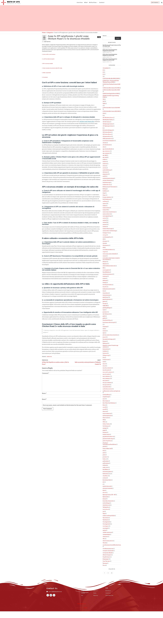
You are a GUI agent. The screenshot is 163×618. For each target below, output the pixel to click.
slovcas (104, 492)
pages (104, 430)
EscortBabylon (106, 272)
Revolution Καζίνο (107, 480)
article (104, 165)
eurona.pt (105, 276)
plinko (104, 446)
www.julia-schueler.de (108, 550)
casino (104, 203)
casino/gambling (107, 216)
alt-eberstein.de (106, 144)
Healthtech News (107, 320)
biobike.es (105, 190)
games (104, 301)
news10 (104, 407)
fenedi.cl (105, 286)
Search (104, 35)
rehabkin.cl (105, 475)
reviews (105, 477)
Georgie (105, 303)
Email (44, 399)
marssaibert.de (106, 386)
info (104, 328)
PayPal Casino (106, 434)
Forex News (105, 293)
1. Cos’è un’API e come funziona (48, 54)
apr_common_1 (106, 151)
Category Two (106, 232)
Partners (105, 432)
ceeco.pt (105, 235)
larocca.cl (105, 353)
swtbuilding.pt (106, 503)
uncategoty (105, 528)
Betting (104, 188)
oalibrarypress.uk (107, 415)
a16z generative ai (107, 136)
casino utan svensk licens (109, 211)
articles (104, 167)
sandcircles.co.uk (107, 486)
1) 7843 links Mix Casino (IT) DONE (111, 87)
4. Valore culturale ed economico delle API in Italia (52, 68)
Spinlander (105, 496)
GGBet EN (105, 305)
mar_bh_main (106, 370)
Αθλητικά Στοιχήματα (107, 554)
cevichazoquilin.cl (107, 237)
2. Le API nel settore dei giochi (48, 58)
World (104, 542)
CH (103, 239)
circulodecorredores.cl (108, 249)
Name (44, 393)
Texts (104, 513)
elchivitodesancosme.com (109, 265)
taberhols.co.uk (106, 505)
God (104, 309)
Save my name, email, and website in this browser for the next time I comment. (67, 405)
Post (104, 450)
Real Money (106, 469)
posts (104, 452)
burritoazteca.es (106, 199)
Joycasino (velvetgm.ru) (108, 339)
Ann (104, 146)
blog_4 (104, 195)
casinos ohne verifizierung (109, 230)
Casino (104, 205)
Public (104, 459)
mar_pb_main (106, 384)
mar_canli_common (108, 372)
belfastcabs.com (107, 184)
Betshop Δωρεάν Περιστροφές (109, 186)
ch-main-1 (105, 241)
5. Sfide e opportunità (46, 72)
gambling (105, 297)
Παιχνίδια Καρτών (106, 557)
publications (106, 463)
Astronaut (105, 172)
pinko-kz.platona (107, 440)
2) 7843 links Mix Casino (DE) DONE (111, 111)
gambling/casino (107, 299)
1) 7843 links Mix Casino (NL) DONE (111, 90)
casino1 (104, 218)
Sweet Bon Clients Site (108, 501)
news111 (105, 409)
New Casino (105, 400)
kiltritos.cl (105, 343)
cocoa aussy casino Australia (110, 253)
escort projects (106, 270)
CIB (103, 247)
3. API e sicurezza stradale (47, 63)
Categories (50, 32)
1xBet (104, 103)
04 (103, 74)
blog (104, 193)
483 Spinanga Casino (108, 123)
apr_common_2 (106, 153)
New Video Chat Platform (109, 403)
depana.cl (105, 263)
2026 (104, 113)
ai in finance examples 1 (109, 140)
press (104, 454)
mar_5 (104, 363)
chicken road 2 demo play (87, 121)
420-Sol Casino (106, 121)
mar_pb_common (107, 382)
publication (105, 461)
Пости (104, 565)
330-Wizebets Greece (108, 117)
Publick (105, 465)
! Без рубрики (106, 68)
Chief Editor (47, 41)
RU (103, 482)
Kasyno (104, 341)
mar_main (105, 380)
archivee (105, 163)
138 (103, 99)
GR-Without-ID (106, 314)
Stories (104, 498)
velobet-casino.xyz (107, 532)
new (104, 398)
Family (104, 282)
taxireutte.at (106, 509)
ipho (104, 332)
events (104, 278)
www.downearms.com (108, 548)
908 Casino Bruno (107, 132)
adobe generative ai (107, 138)
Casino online (106, 207)
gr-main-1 (105, 311)
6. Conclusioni (45, 77)
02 (103, 72)
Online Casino (106, 424)
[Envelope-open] (54, 595)
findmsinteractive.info (108, 288)
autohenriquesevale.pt (108, 178)
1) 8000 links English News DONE (111, 93)
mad (104, 361)
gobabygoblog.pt (107, 307)
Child (104, 243)
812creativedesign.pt (108, 130)
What (86, 2)
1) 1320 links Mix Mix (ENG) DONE (111, 78)
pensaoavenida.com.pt (108, 438)
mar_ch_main (106, 374)
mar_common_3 (107, 378)
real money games (107, 471)
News (104, 405)
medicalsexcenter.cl (107, 388)
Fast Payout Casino (107, 284)
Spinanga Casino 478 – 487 (109, 494)
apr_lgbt (105, 155)
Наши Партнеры (106, 561)
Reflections (93, 2)
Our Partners (106, 426)
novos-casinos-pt (107, 413)
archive (104, 161)
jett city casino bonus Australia (110, 335)
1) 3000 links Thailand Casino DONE (111, 84)
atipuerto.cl (105, 174)
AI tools (104, 142)
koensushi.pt (106, 349)
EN (103, 267)
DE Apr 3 (105, 261)
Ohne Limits (106, 417)
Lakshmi (105, 351)
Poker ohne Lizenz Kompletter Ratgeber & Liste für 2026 (110, 50)
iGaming (105, 326)
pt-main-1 (105, 456)
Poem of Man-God (107, 448)
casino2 (104, 220)
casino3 (104, 222)
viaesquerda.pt (106, 534)
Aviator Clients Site (107, 180)
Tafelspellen (106, 507)
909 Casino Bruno (107, 134)
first (104, 291)
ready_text (105, 467)
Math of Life (13, 2)
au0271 (104, 176)
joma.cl (104, 337)
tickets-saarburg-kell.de (109, 515)
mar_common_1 (107, 376)
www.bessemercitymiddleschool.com (112, 545)
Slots (104, 490)
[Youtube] (111, 572)
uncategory (105, 526)
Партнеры (105, 563)
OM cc (104, 421)
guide (104, 316)
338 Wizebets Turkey (108, 119)
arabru (104, 159)
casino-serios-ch (107, 214)
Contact (101, 2)
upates (104, 530)
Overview (80, 2)
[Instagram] (108, 572)
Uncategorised (106, 521)
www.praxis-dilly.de (107, 552)
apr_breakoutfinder (107, 149)
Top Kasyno (105, 519)
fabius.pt (105, 280)
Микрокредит (105, 559)
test (103, 511)
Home (44, 32)
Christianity (106, 245)
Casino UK (105, 209)
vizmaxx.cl (105, 536)
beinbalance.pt (106, 182)
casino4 (105, 224)
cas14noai (105, 201)
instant (104, 330)
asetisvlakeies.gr (107, 170)
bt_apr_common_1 (107, 197)
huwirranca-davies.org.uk (109, 322)
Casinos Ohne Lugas (108, 228)
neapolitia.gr (106, 396)
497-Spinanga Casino (108, 126)
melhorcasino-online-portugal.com (111, 391)
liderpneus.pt (106, 355)
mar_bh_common (107, 368)
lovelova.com (106, 359)
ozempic (105, 428)
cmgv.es (104, 251)
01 (103, 70)
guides (104, 318)
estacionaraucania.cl (108, 274)
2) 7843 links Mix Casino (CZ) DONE (111, 107)
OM (103, 419)
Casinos (105, 226)
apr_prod (105, 157)
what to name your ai (108, 540)
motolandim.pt (106, 394)
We (104, 538)
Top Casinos (105, 517)
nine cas (105, 411)
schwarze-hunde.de (107, 488)
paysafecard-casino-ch (108, 436)
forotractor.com (106, 295)
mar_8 (104, 365)
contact (104, 255)
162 (103, 101)
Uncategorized (106, 524)
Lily (104, 357)
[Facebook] (104, 572)
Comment (45, 373)
